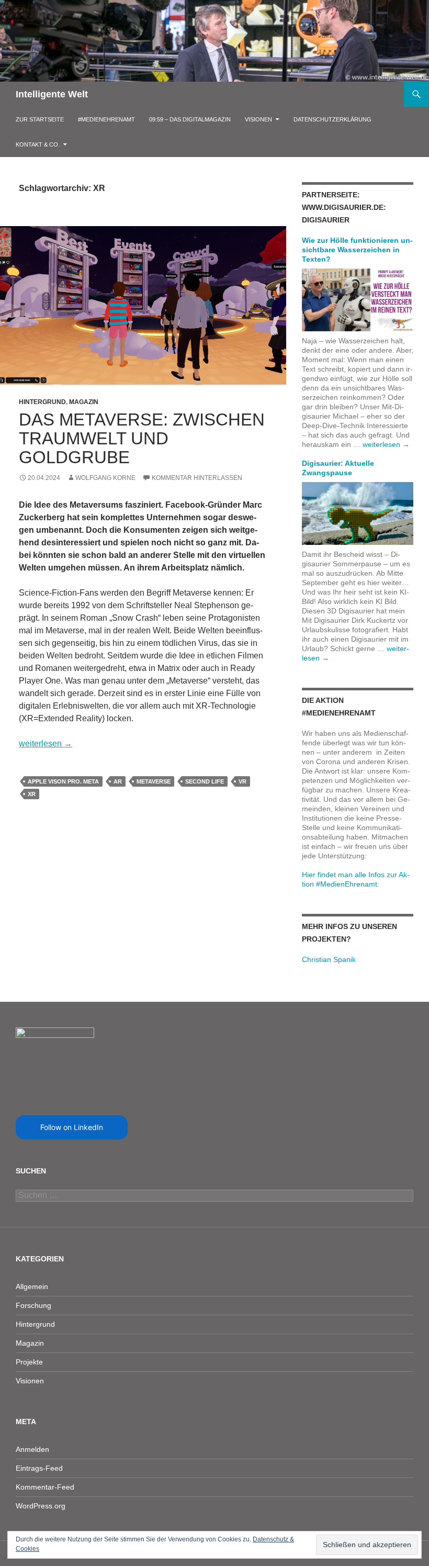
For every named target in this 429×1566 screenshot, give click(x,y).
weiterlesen (45, 743)
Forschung (33, 1305)
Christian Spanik (329, 959)
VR (242, 781)
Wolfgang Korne (105, 478)
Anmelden (32, 1449)
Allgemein (32, 1286)
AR (118, 781)
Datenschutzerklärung (332, 119)
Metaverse (154, 781)
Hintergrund (42, 402)
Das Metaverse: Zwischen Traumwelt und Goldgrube (142, 438)
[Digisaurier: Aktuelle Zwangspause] (357, 513)
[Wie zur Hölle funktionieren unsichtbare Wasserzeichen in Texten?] (357, 299)
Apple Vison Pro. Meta (63, 781)
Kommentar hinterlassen (197, 478)
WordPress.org (40, 1506)
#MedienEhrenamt (106, 119)
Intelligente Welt (52, 94)
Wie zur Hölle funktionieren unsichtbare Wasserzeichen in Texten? (357, 249)
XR (32, 794)
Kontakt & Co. (38, 144)
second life (204, 781)
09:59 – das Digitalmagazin (190, 119)
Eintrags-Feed (39, 1468)
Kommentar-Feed (45, 1487)
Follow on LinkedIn (71, 1127)
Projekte (29, 1362)
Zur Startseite (40, 119)
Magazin (83, 402)
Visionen (258, 119)
